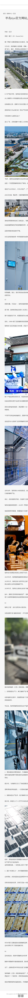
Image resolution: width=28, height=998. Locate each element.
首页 (4, 13)
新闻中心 (9, 13)
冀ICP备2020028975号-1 (22, 994)
